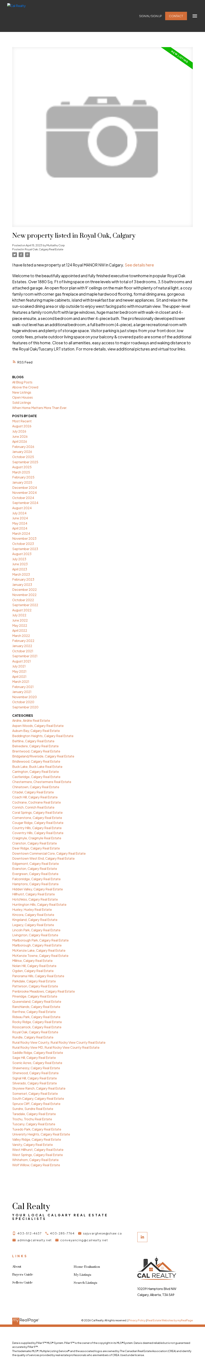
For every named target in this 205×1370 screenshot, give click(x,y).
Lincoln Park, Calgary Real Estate (36, 930)
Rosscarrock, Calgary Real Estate (36, 1027)
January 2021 (21, 692)
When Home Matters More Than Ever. (39, 408)
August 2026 (21, 426)
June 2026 (20, 436)
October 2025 (23, 457)
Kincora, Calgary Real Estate (33, 915)
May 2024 (19, 523)
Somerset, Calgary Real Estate (35, 1093)
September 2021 (24, 656)
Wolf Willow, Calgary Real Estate (36, 1165)
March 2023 (21, 574)
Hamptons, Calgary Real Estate (35, 884)
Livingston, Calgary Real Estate (35, 935)
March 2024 (21, 533)
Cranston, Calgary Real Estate (34, 843)
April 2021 (19, 676)
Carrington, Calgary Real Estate (35, 771)
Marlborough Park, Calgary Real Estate (40, 940)
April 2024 (19, 528)
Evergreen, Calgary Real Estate (35, 874)
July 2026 (19, 431)
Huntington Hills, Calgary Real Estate (39, 904)
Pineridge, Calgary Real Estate (34, 996)
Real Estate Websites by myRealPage (170, 1320)
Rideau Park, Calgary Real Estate (36, 1017)
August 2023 (21, 554)
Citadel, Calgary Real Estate (33, 792)
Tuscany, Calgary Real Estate (33, 1124)
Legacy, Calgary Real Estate (33, 925)
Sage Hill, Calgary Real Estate (34, 1057)
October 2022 (23, 600)
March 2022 (21, 636)
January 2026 (22, 451)
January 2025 (22, 482)
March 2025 (21, 472)
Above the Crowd (25, 387)
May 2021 (19, 671)
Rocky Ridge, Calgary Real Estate (37, 1022)
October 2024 (23, 498)
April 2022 (19, 630)
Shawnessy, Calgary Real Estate (36, 1068)
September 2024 (25, 503)
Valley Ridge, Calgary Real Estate (36, 1139)
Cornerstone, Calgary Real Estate (37, 818)
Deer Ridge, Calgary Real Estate (36, 848)
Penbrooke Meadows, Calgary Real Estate (43, 991)
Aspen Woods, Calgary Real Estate (38, 726)
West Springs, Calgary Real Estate (37, 1155)
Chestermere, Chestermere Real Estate (41, 782)
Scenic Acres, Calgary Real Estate (37, 1063)
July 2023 (19, 559)
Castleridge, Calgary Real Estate (36, 777)
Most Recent (22, 421)
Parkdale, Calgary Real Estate (34, 981)
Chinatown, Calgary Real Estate (35, 787)
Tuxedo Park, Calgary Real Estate (36, 1129)
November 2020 (24, 697)
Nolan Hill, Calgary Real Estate (34, 966)
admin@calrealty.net (34, 1240)
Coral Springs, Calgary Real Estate (37, 812)
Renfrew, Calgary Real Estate (34, 1012)
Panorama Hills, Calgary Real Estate (38, 976)
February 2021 (23, 687)
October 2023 (23, 543)
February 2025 (23, 477)
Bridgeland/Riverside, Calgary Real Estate (43, 756)
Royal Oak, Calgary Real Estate (44, 249)
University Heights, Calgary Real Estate (41, 1134)
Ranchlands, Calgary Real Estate (36, 1007)
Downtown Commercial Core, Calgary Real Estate (49, 853)
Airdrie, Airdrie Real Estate (31, 720)
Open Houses (22, 397)
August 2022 (22, 610)
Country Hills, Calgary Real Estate (37, 828)
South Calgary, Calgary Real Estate (38, 1098)
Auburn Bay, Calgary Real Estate (36, 731)
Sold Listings (21, 402)
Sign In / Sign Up (150, 16)
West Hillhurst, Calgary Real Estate (37, 1149)
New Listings (21, 392)
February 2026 (23, 446)
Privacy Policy (137, 1320)
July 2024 (19, 513)
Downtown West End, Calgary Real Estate (43, 858)
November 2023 (24, 538)
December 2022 (24, 589)
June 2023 (20, 564)
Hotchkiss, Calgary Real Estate (35, 899)
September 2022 (25, 605)
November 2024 (24, 492)
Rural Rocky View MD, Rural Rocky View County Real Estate (55, 1047)
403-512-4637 (29, 1233)
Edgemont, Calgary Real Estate (35, 863)
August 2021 (21, 661)
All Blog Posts (22, 382)
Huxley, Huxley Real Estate (32, 909)
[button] (150, 16)
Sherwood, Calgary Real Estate (35, 1073)
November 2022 (24, 595)
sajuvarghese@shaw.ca (102, 1233)
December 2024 (24, 487)
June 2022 (20, 620)
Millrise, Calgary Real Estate (32, 960)
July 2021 (19, 666)
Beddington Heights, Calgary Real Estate (42, 736)
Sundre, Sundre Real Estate (32, 1109)
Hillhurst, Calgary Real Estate (33, 894)
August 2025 (22, 467)
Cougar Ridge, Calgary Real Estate (37, 823)
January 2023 (22, 584)
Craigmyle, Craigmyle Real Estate (36, 838)
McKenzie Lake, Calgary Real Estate (38, 950)
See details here (139, 264)
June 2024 (20, 518)
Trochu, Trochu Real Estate (32, 1119)
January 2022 (22, 646)
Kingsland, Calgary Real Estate (34, 920)
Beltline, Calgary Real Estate (33, 741)
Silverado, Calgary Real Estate (34, 1083)
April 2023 (19, 569)
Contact (176, 16)
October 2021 (22, 651)
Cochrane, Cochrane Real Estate (36, 802)
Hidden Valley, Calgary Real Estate (37, 889)
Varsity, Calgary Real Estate (32, 1144)
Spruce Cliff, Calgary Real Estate (36, 1104)
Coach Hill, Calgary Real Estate (35, 797)
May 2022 (19, 625)
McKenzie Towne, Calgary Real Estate (40, 955)
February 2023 (23, 579)
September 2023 (25, 549)
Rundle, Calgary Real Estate (32, 1037)
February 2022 (23, 640)
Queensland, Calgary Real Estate (36, 1001)
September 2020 (25, 707)
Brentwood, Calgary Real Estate (36, 751)
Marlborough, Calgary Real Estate (37, 945)
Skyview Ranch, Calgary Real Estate (38, 1088)
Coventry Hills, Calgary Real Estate (37, 833)
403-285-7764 (62, 1233)
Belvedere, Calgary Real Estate (35, 746)
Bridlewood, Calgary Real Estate (36, 761)
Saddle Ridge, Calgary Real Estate (37, 1052)
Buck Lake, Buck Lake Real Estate (37, 766)
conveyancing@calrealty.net (84, 1240)
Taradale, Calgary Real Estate (34, 1114)
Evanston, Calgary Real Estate (34, 868)
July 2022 (19, 615)
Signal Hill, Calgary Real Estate (34, 1078)
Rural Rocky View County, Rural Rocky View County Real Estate (59, 1042)
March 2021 (20, 681)
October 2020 (23, 702)
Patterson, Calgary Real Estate (35, 986)
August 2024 (22, 508)
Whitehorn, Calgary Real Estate (35, 1160)
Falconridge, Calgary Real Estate (36, 879)
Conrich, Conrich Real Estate (33, 807)
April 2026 (19, 441)
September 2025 (25, 462)
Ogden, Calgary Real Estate (33, 971)
